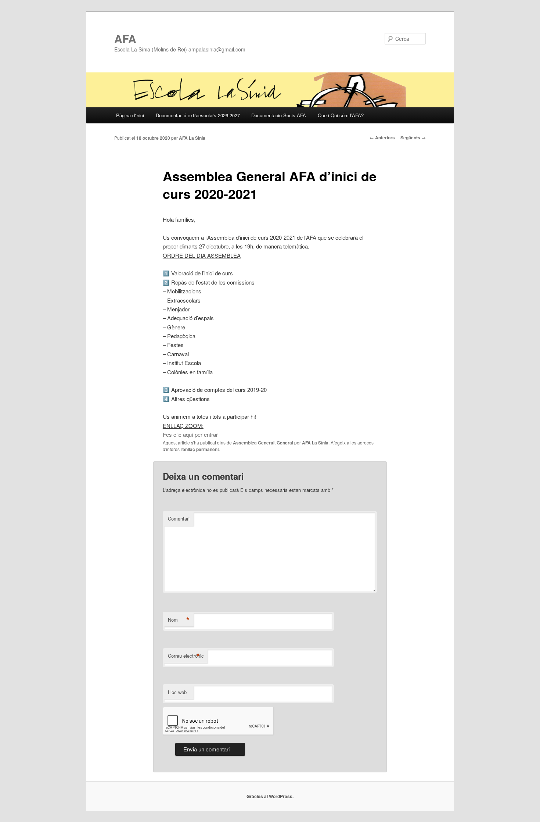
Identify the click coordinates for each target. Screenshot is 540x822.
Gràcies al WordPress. (270, 796)
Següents (413, 137)
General (285, 442)
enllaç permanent (201, 449)
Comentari (179, 518)
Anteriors (382, 137)
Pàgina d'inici (130, 115)
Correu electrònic (186, 656)
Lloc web (177, 692)
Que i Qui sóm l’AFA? (341, 115)
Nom (179, 620)
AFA (125, 38)
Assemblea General (253, 442)
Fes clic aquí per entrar (190, 434)
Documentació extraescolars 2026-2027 (198, 115)
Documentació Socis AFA (278, 115)
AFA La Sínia (192, 138)
